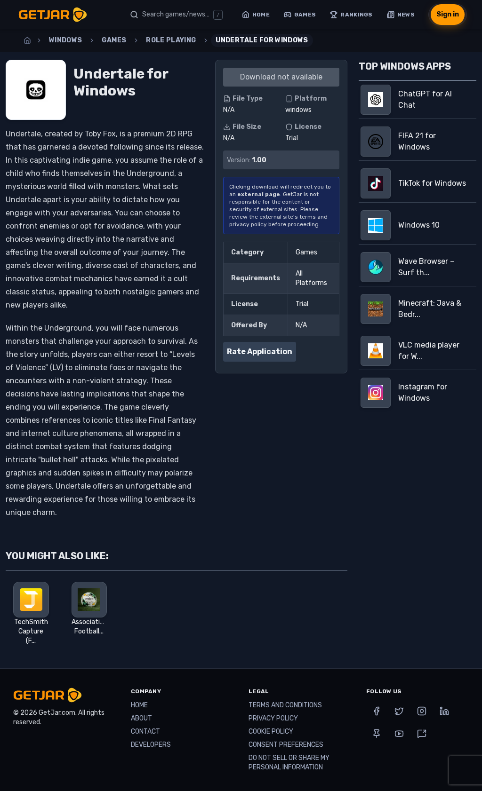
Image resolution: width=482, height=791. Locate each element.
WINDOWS (65, 40)
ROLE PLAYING (171, 40)
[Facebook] (376, 711)
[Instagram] (421, 711)
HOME (139, 705)
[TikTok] (421, 733)
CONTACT (145, 732)
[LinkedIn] (444, 711)
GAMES (114, 40)
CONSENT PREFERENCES (286, 745)
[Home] (27, 40)
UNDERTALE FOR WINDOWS (262, 40)
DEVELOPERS (151, 745)
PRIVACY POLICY (273, 718)
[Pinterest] (376, 733)
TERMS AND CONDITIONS (285, 705)
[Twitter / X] (399, 711)
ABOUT (141, 718)
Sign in (447, 14)
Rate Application (259, 351)
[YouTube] (399, 733)
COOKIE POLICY (271, 732)
